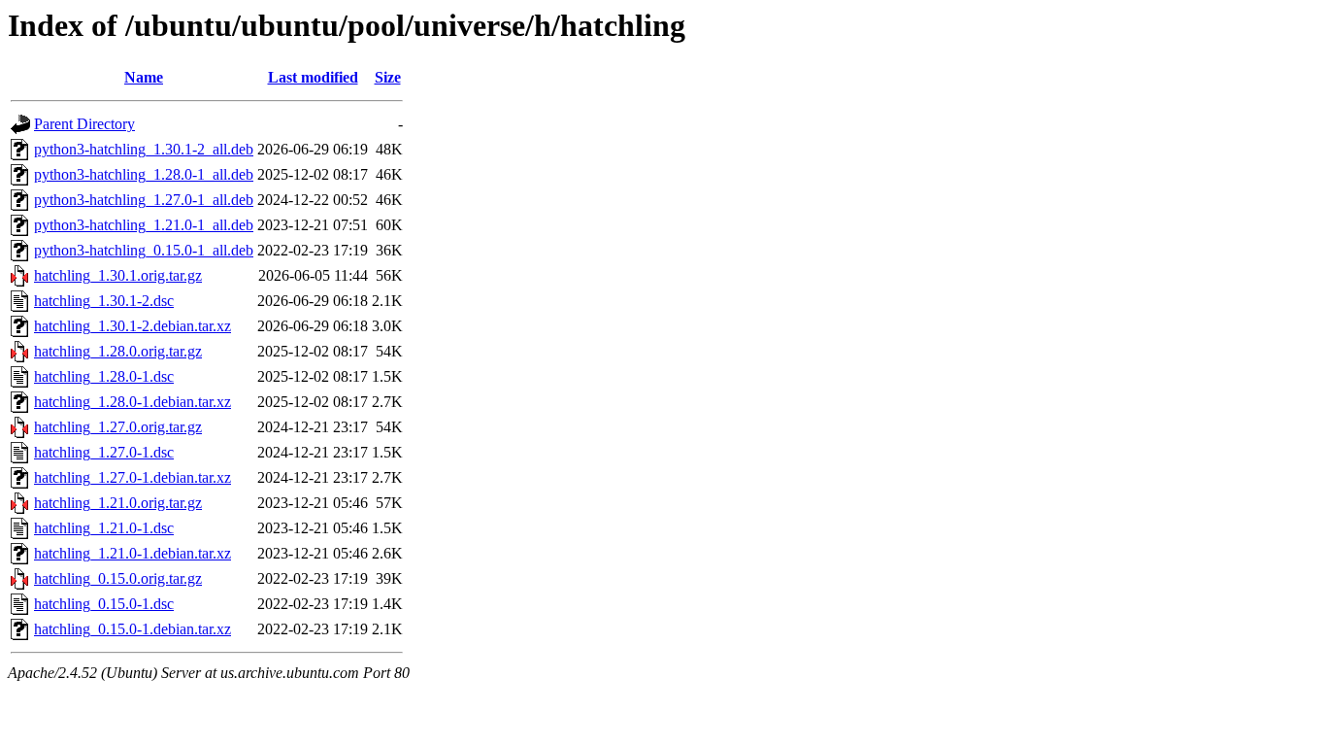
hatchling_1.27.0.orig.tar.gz (118, 427)
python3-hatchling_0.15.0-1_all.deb (143, 250)
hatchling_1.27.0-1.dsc (104, 452)
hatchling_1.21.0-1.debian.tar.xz (132, 553)
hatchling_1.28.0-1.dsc (104, 376)
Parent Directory (84, 124)
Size (388, 77)
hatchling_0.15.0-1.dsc (104, 603)
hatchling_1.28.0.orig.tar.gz (118, 351)
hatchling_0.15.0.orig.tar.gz (118, 578)
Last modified (313, 77)
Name (143, 77)
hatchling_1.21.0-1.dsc (104, 528)
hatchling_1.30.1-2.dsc (104, 300)
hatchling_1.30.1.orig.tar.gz (118, 275)
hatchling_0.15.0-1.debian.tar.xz (132, 629)
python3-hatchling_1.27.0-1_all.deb (143, 199)
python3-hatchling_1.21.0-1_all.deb (143, 225)
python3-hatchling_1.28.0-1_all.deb (143, 174)
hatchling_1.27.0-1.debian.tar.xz (132, 477)
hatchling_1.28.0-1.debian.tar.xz (132, 401)
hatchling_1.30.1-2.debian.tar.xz (132, 326)
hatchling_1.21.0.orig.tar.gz (118, 502)
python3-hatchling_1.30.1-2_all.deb (143, 149)
